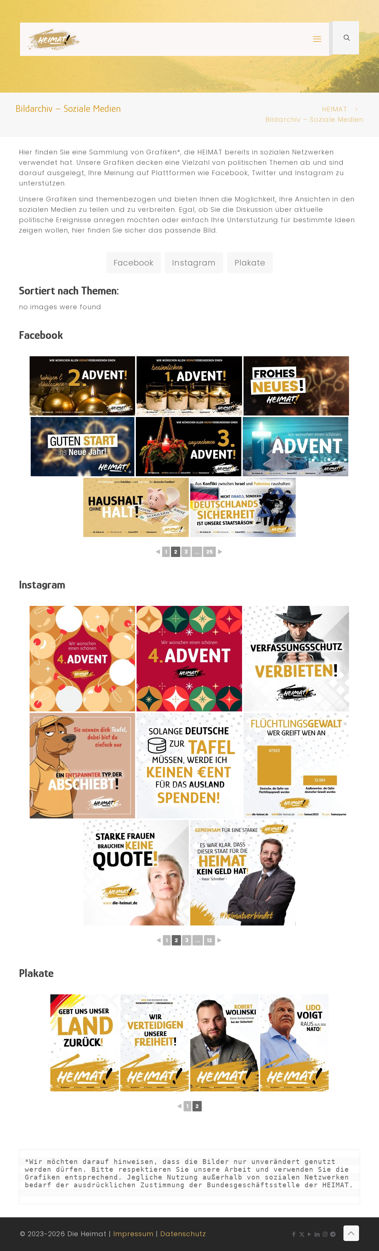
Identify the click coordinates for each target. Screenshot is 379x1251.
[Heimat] (82, 765)
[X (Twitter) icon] (302, 1234)
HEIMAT (334, 109)
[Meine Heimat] (53, 39)
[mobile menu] (317, 39)
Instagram (194, 262)
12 (209, 940)
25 (209, 552)
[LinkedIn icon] (317, 1234)
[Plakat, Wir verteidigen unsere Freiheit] (154, 1042)
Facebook (134, 262)
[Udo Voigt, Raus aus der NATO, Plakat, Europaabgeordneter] (294, 1042)
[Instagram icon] (325, 1234)
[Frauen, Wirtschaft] (136, 872)
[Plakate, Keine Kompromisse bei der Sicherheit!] (224, 1042)
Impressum (133, 1233)
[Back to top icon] (351, 1233)
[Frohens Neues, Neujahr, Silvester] (296, 386)
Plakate (250, 262)
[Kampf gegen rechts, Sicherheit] (296, 658)
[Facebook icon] (294, 1234)
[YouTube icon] (309, 1234)
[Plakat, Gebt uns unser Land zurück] (84, 1042)
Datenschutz (183, 1233)
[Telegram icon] (333, 1234)
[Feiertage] (82, 658)
